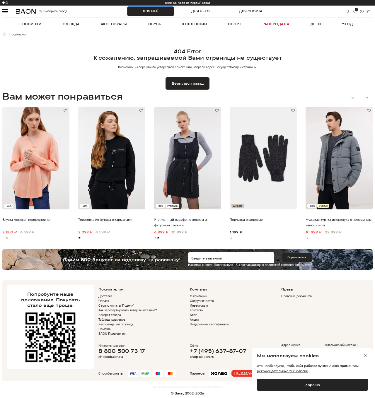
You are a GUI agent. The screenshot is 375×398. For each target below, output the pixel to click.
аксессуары (114, 24)
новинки (32, 24)
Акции (194, 319)
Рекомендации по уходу (115, 324)
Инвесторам (199, 305)
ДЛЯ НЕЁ (150, 11)
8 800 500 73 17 (121, 350)
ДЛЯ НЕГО (200, 11)
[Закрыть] (365, 355)
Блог (193, 315)
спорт (234, 24)
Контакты (196, 310)
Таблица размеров (111, 319)
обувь (154, 24)
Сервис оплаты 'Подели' (116, 305)
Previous (353, 97)
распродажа (275, 24)
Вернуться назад (188, 83)
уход (347, 24)
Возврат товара (109, 315)
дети (316, 24)
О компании (198, 296)
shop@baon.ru (110, 357)
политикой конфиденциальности (288, 265)
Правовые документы (296, 296)
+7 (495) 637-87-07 (218, 350)
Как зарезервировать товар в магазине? (127, 310)
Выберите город (48, 11)
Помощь (104, 329)
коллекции (194, 24)
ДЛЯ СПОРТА (250, 11)
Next (366, 97)
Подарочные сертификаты (209, 324)
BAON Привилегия (111, 334)
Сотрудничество (202, 301)
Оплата (103, 301)
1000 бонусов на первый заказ (187, 2)
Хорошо (312, 384)
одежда (71, 24)
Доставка (105, 296)
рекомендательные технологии (282, 371)
